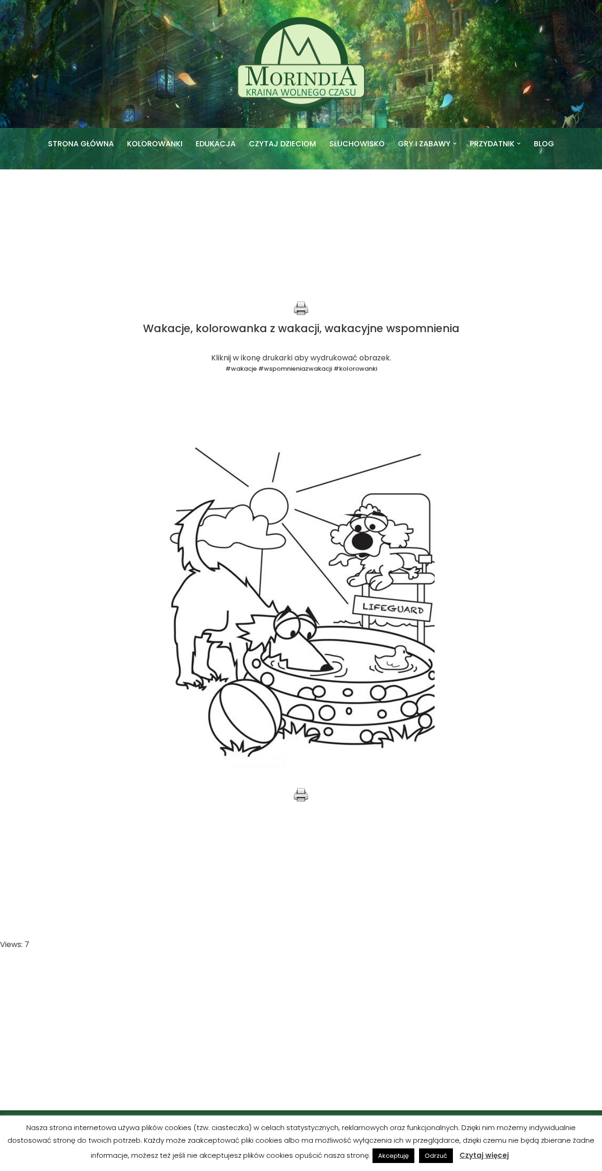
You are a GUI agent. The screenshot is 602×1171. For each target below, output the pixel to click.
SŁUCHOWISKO (357, 143)
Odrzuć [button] (436, 1155)
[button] (455, 143)
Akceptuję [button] (393, 1155)
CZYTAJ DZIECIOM (282, 143)
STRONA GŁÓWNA (81, 143)
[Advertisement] (301, 235)
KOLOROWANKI (154, 143)
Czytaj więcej (484, 1155)
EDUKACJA (216, 143)
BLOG (544, 143)
